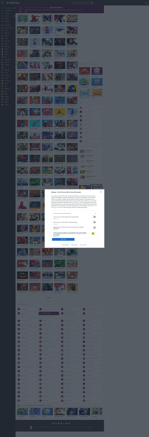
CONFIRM (63, 239)
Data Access (74, 244)
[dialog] (74, 218)
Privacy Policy (83, 244)
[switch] (94, 217)
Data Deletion (65, 244)
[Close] (101, 192)
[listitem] (74, 213)
